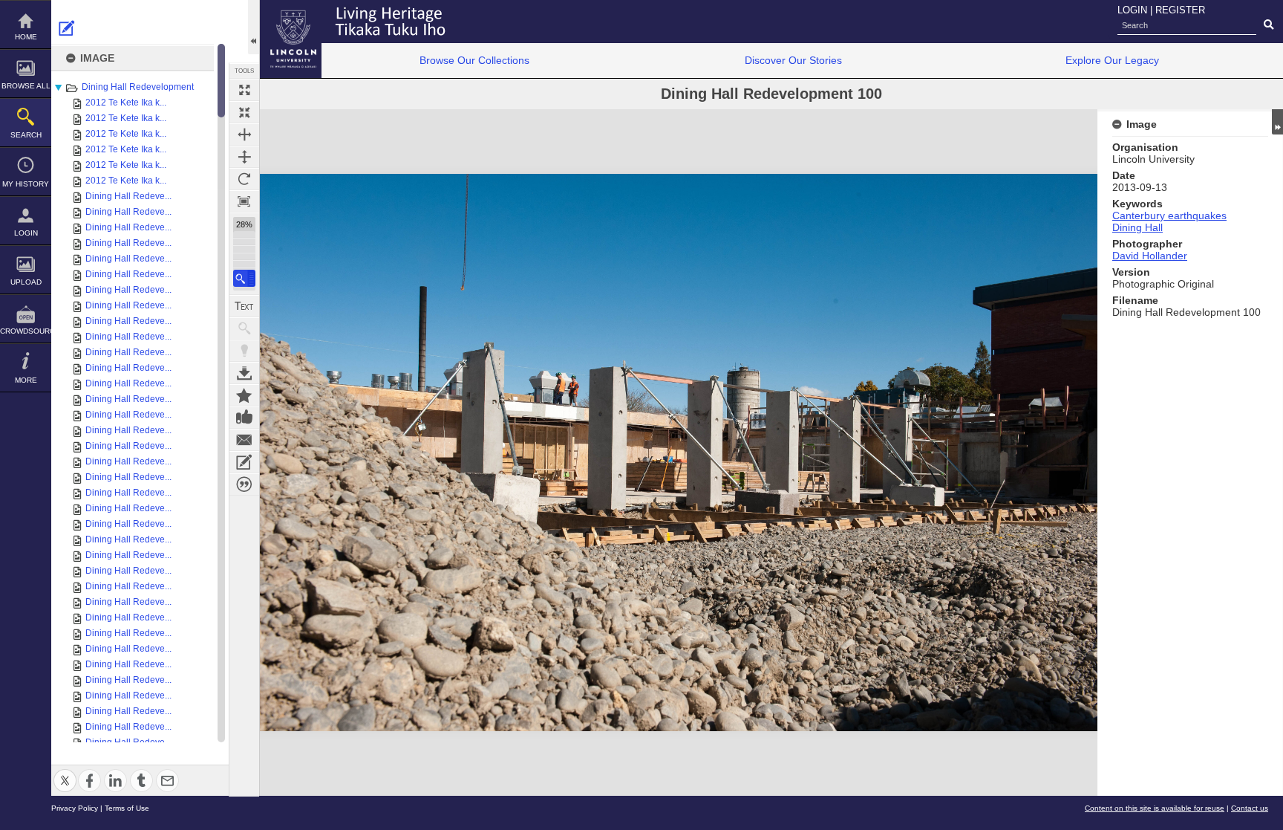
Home (26, 37)
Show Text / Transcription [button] (244, 306)
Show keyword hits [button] (244, 328)
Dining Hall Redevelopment (138, 87)
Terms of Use (127, 808)
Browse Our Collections (474, 60)
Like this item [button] (244, 417)
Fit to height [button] (244, 157)
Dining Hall (1137, 227)
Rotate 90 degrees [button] (244, 179)
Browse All (25, 86)
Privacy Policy (74, 808)
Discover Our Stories (793, 60)
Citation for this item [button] (244, 484)
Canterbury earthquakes (1169, 215)
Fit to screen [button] (244, 112)
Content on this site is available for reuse (1154, 808)
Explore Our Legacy (1112, 60)
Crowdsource (25, 331)
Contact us (1249, 808)
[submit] (1268, 25)
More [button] (26, 380)
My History (25, 184)
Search (26, 135)
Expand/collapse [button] (1277, 121)
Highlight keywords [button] (244, 351)
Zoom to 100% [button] (244, 201)
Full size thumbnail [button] (244, 90)
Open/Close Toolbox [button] (253, 27)
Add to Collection (244, 395)
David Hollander (1149, 256)
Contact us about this (244, 440)
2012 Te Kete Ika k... (125, 102)
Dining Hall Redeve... (128, 196)
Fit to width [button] (244, 134)
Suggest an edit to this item (67, 28)
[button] (244, 278)
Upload (26, 282)
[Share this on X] (64, 772)
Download (244, 373)
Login (26, 233)
